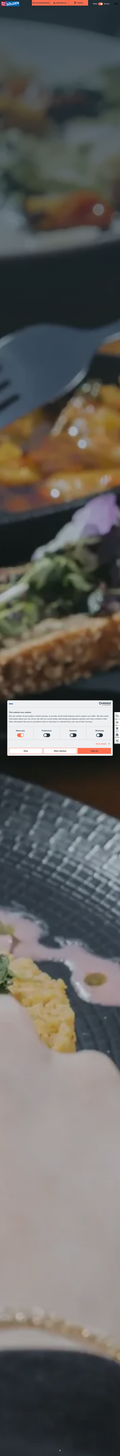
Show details (101, 744)
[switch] (46, 735)
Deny (26, 751)
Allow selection (60, 751)
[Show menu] (116, 3)
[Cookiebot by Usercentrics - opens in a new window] (100, 704)
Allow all (94, 751)
